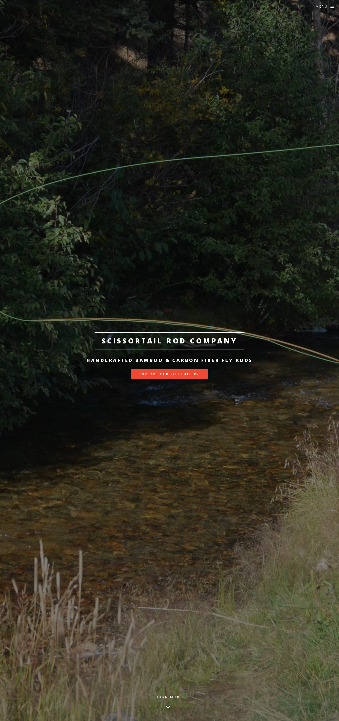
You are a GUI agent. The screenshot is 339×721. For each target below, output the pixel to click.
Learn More (168, 697)
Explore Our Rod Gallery (169, 374)
